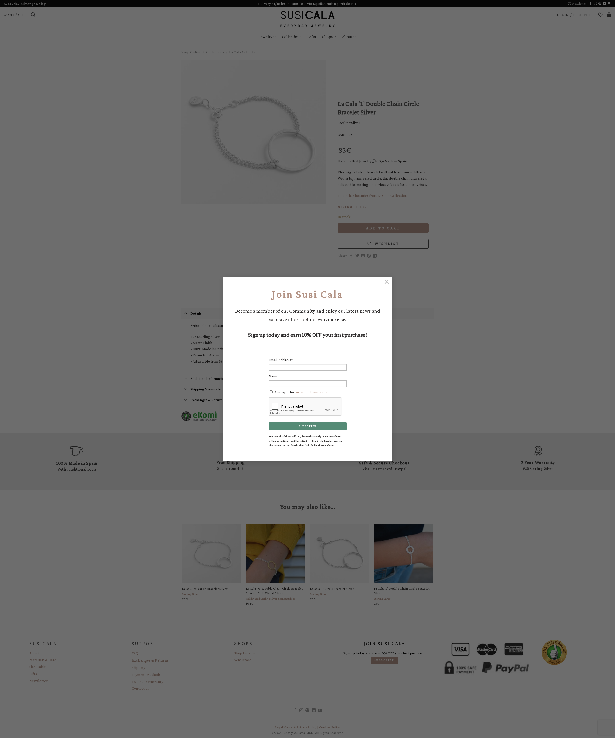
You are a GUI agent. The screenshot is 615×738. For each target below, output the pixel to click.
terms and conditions (311, 392)
